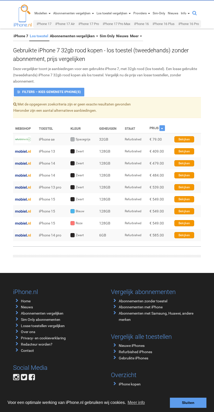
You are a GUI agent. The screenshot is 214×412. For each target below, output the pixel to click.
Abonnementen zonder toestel (143, 301)
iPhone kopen (130, 384)
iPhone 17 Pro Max (116, 24)
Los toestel (39, 36)
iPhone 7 (21, 36)
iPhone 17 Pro (89, 24)
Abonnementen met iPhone (141, 307)
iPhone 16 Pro (189, 24)
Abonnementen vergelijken (73, 36)
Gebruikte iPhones (133, 358)
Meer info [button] (136, 402)
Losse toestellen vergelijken (43, 326)
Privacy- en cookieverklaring (43, 338)
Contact (27, 350)
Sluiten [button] (188, 403)
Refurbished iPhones (135, 352)
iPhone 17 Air (65, 24)
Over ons (28, 332)
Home (26, 301)
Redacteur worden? (36, 344)
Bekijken (184, 139)
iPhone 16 (141, 24)
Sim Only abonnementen (40, 319)
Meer (134, 36)
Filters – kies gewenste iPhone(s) (51, 92)
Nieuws (122, 36)
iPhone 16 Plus (164, 24)
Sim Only (107, 36)
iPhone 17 (44, 24)
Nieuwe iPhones (132, 346)
